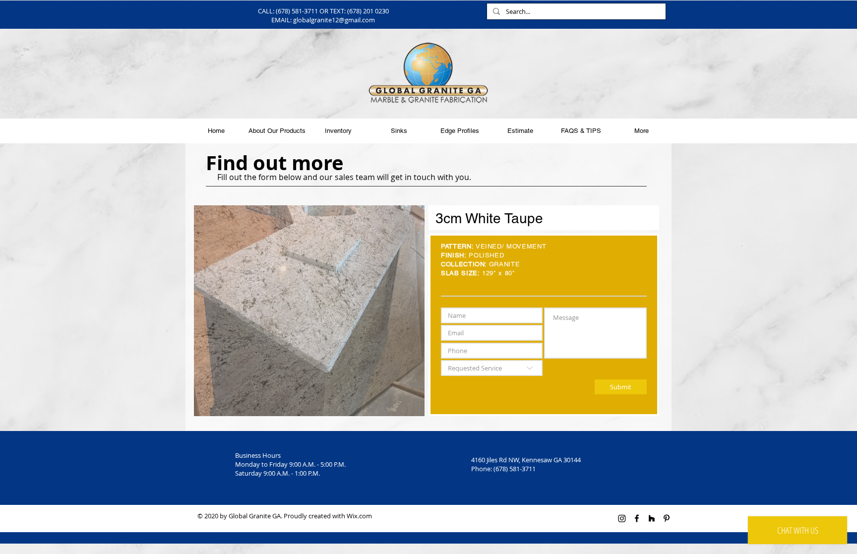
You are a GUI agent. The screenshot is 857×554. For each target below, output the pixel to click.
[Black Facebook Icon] (637, 518)
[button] (309, 310)
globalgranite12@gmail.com (334, 19)
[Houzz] (652, 518)
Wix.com (359, 515)
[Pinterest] (667, 518)
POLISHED (486, 255)
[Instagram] (622, 518)
